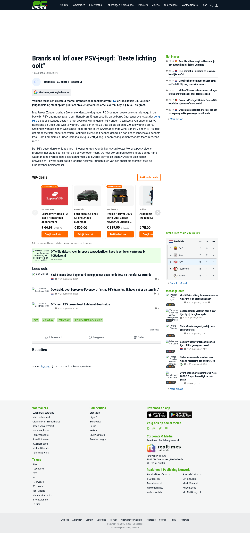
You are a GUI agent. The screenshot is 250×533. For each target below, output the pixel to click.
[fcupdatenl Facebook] (148, 428)
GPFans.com (189, 478)
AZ (33, 477)
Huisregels (151, 520)
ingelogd (45, 366)
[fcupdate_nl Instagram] (154, 428)
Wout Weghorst (40, 430)
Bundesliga (96, 421)
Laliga (93, 426)
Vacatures (101, 520)
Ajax (34, 464)
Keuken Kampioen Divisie (88, 320)
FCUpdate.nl (153, 478)
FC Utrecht (38, 486)
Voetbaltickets (190, 5)
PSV (113, 101)
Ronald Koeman (40, 439)
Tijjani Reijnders (40, 452)
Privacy (113, 520)
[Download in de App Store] (157, 414)
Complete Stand (178, 283)
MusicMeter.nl (190, 483)
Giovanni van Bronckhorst (46, 421)
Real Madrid (38, 490)
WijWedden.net (155, 487)
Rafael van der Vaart (43, 426)
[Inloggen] (215, 5)
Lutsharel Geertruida (43, 412)
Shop (204, 5)
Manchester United (42, 495)
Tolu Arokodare (40, 435)
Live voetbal (96, 5)
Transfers (143, 5)
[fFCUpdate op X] (160, 428)
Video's (156, 5)
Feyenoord (38, 468)
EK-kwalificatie (97, 435)
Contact (89, 520)
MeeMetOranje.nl (192, 492)
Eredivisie (64, 320)
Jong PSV (48, 320)
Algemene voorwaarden (132, 520)
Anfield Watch (154, 492)
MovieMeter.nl (154, 483)
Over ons (65, 520)
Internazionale (40, 499)
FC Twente (38, 482)
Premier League (98, 439)
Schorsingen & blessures (120, 5)
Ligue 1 (93, 417)
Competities (78, 5)
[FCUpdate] (39, 5)
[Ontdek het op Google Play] (180, 414)
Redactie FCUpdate (56, 81)
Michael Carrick (40, 448)
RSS (174, 520)
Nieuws (64, 5)
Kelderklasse (171, 5)
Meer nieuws (176, 119)
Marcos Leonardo (41, 417)
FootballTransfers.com (159, 474)
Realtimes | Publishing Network (125, 528)
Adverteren (77, 520)
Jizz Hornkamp (40, 443)
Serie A (93, 430)
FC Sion (36, 504)
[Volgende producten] (158, 212)
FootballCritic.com (192, 474)
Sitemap (185, 520)
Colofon (162, 520)
